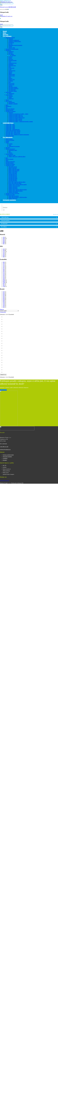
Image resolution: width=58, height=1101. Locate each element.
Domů (5, 31)
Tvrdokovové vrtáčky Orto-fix (15, 120)
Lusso (9, 145)
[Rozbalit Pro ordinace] (56, 227)
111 (3, 264)
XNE (4, 282)
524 (4, 274)
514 (4, 273)
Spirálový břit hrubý (12, 187)
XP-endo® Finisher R (13, 88)
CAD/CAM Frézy (8, 123)
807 (4, 243)
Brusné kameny (9, 138)
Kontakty (5, 460)
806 (4, 242)
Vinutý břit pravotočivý (13, 196)
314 (4, 252)
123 (4, 251)
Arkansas (10, 96)
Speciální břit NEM (12, 178)
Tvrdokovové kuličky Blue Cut (15, 115)
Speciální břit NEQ (12, 179)
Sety (7, 107)
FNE (4, 280)
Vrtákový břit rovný (12, 198)
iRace (9, 66)
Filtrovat (2, 309)
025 (4, 296)
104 (4, 250)
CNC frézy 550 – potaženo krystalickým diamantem (17, 134)
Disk (9, 151)
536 (4, 278)
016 (4, 294)
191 (4, 267)
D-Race (10, 58)
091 (4, 283)
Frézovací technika (10, 140)
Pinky (9, 77)
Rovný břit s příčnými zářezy (14, 183)
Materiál (10, 72)
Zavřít (1, 15)
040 (4, 300)
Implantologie (11, 102)
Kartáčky (10, 143)
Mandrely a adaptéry (13, 103)
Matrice (10, 73)
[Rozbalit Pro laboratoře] (56, 224)
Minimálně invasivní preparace (15, 45)
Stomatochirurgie (9, 110)
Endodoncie (8, 50)
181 (4, 285)
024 (4, 307)
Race (9, 82)
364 (4, 269)
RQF (4, 281)
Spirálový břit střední (13, 192)
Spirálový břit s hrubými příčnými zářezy (17, 184)
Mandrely (8, 147)
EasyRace (13, 55)
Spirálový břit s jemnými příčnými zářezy (17, 189)
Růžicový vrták (11, 155)
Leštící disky (8, 92)
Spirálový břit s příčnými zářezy (15, 191)
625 (4, 239)
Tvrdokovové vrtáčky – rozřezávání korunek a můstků (20, 121)
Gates (9, 61)
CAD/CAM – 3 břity (10, 127)
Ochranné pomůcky (9, 200)
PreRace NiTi (11, 79)
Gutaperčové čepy (12, 63)
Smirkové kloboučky (10, 161)
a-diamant (10, 38)
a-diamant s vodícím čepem (14, 41)
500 (4, 238)
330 (4, 237)
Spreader (10, 86)
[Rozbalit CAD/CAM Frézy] (56, 217)
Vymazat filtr (3, 312)
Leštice (7, 142)
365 (4, 271)
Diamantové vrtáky (12, 150)
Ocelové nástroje (9, 154)
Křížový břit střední (12, 171)
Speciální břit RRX (12, 180)
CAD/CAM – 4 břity (10, 128)
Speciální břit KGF (12, 175)
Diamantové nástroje (10, 37)
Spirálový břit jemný (13, 188)
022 (4, 295)
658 (4, 241)
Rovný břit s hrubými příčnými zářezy (16, 182)
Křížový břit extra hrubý (13, 170)
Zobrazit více (3, 374)
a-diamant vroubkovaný (13, 40)
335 (4, 254)
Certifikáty (5, 458)
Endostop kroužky (12, 60)
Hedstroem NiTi (12, 65)
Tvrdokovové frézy (10, 165)
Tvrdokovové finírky (10, 164)
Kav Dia (10, 44)
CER (4, 286)
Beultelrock (11, 51)
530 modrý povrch (12, 166)
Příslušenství (11, 93)
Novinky (5, 34)
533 (4, 276)
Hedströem (10, 64)
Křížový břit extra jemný (13, 169)
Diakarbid (10, 112)
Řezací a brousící (9, 159)
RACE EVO (11, 83)
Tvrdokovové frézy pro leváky (12, 193)
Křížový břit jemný (12, 173)
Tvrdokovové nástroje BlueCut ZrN (16, 117)
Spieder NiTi (11, 84)
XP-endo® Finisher (12, 87)
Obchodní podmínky (7, 456)
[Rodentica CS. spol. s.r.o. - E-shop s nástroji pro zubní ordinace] (6, 1)
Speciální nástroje (10, 163)
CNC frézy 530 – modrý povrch (13, 132)
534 (4, 277)
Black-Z (10, 152)
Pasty (7, 157)
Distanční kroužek (10, 135)
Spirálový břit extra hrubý (14, 185)
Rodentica (5, 207)
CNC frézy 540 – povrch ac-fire (13, 133)
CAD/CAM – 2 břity (10, 125)
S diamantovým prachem (14, 146)
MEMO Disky (11, 74)
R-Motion (10, 80)
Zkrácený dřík (11, 47)
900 (4, 256)
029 (4, 298)
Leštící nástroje (9, 94)
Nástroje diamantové (10, 149)
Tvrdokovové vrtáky (10, 194)
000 (4, 262)
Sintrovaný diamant (10, 108)
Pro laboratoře (8, 137)
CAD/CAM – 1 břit (10, 124)
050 (4, 302)
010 (4, 291)
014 (4, 293)
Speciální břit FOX (12, 174)
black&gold (11, 42)
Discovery (10, 59)
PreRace (10, 78)
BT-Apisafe (11, 54)
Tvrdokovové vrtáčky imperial (15, 119)
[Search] (1, 5)
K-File (9, 69)
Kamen (10, 97)
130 (4, 303)
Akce (4, 33)
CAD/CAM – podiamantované (13, 129)
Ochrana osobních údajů (8, 454)
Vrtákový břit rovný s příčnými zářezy (16, 156)
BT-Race (10, 56)
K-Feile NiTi (11, 68)
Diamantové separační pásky (12, 49)
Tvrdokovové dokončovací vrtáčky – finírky (18, 114)
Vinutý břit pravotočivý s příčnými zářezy (17, 197)
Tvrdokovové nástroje (10, 111)
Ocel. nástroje (9, 101)
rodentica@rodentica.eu (5, 449)
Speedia (10, 46)
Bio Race (10, 52)
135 (4, 266)
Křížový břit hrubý (12, 168)
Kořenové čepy (11, 70)
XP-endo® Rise (12, 89)
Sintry (7, 160)
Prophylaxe (11, 98)
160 (4, 305)
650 (4, 255)
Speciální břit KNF (12, 177)
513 (4, 272)
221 (4, 268)
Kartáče (7, 141)
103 (4, 249)
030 (4, 299)
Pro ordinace (7, 36)
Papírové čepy (11, 75)
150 (4, 304)
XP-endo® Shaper (12, 91)
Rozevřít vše (55, 214)
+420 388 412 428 (4, 446)
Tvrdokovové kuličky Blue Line (15, 116)
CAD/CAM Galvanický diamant (13, 130)
